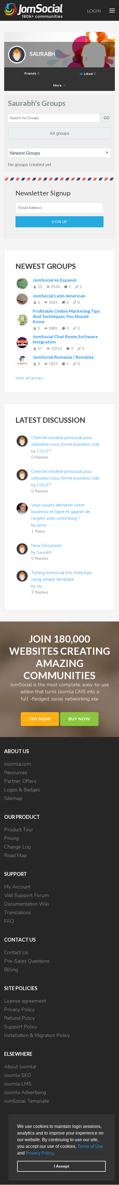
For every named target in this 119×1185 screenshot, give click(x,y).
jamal (41, 525)
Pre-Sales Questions (27, 961)
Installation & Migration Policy (37, 1035)
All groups (59, 133)
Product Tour (18, 829)
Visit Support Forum (26, 895)
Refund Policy (19, 1018)
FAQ (9, 921)
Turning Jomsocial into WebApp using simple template (61, 576)
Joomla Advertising (25, 1092)
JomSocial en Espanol (54, 279)
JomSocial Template (26, 1101)
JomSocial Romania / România (63, 357)
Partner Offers (20, 781)
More (57, 85)
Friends (31, 73)
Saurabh (42, 53)
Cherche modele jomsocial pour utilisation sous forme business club (65, 441)
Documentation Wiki (26, 904)
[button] (56, 1153)
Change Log (17, 846)
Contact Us (16, 952)
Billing (11, 969)
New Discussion (46, 545)
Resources (15, 772)
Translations (17, 912)
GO (106, 118)
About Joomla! (20, 1066)
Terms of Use (90, 1146)
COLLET (44, 451)
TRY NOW (40, 719)
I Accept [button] (61, 1166)
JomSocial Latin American (59, 295)
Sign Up (59, 222)
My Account (17, 886)
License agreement (25, 1001)
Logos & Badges (22, 789)
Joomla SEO (17, 1075)
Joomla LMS (18, 1083)
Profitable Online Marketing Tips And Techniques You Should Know (66, 316)
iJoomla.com (17, 764)
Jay (39, 586)
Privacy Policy (39, 1153)
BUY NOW (79, 719)
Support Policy (20, 1026)
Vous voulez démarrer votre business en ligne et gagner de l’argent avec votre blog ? (60, 511)
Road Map (15, 855)
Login (94, 10)
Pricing (11, 838)
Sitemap (13, 798)
